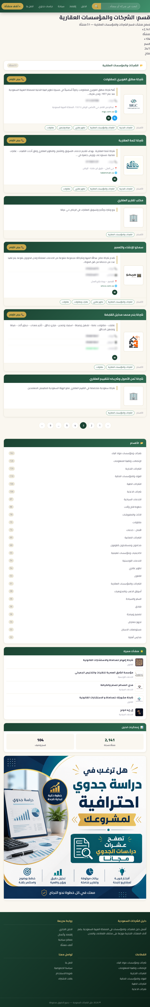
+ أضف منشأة (12, 6)
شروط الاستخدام (64, 973)
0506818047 (92, 348)
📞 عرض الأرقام (16, 79)
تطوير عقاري (80, 127)
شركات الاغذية (139, 989)
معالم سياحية (65, 940)
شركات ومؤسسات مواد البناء (131, 963)
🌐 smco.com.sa (109, 286)
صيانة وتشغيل (64, 127)
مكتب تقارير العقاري (130, 200)
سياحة (61, 6)
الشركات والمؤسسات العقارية (102, 127)
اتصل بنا (29, 6)
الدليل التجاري (65, 929)
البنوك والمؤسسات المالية (133, 979)
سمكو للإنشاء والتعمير (128, 247)
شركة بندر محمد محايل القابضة (123, 315)
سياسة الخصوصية (63, 968)
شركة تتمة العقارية (131, 140)
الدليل (84, 6)
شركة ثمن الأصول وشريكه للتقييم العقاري (116, 379)
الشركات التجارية (125, 127)
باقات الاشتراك (65, 979)
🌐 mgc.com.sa (109, 111)
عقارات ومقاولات (81, 302)
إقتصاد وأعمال (65, 934)
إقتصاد (72, 6)
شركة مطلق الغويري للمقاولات (123, 79)
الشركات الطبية (139, 984)
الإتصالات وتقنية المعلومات (132, 968)
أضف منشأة (66, 945)
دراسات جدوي (45, 6)
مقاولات (50, 127)
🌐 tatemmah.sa (109, 173)
